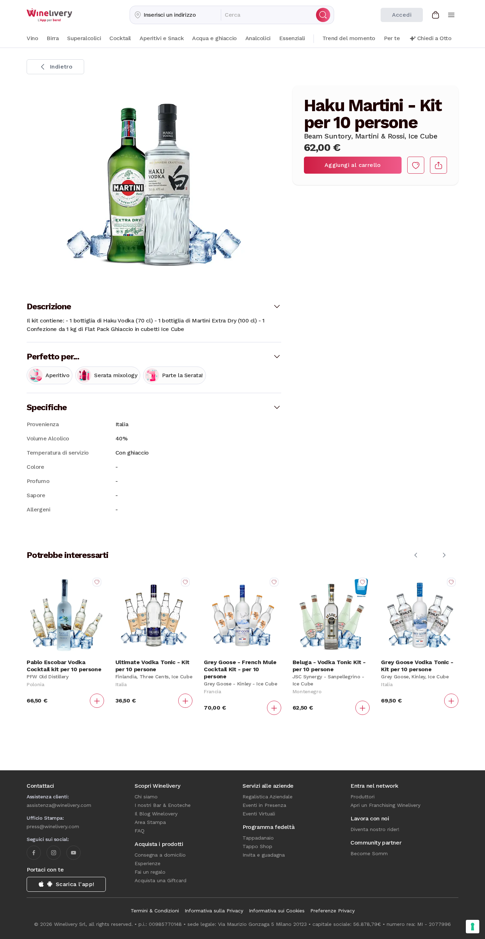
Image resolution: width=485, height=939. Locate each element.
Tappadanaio (258, 838)
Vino (32, 38)
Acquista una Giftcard (160, 880)
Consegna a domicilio (160, 855)
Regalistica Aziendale (268, 796)
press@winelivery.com (53, 826)
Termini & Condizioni (155, 910)
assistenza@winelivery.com (59, 805)
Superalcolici (84, 38)
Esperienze (147, 863)
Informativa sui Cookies (277, 910)
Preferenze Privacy (332, 910)
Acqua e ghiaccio (214, 38)
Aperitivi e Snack (162, 38)
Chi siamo (146, 796)
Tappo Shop (257, 846)
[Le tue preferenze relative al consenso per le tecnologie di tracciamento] (472, 926)
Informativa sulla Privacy (214, 910)
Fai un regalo (150, 872)
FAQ (140, 831)
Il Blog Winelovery (156, 813)
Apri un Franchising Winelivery (385, 805)
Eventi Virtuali (259, 813)
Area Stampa (150, 822)
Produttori (362, 796)
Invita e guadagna (264, 855)
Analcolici (258, 38)
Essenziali (292, 38)
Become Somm (369, 853)
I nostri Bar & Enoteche (163, 805)
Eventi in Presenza (264, 805)
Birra (53, 38)
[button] (175, 15)
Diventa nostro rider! (374, 829)
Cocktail (120, 38)
